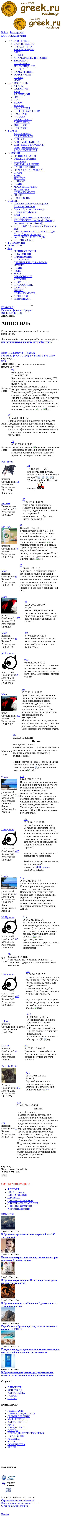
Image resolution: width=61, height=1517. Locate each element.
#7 (21, 565)
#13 (22, 776)
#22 (19, 1102)
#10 (26, 659)
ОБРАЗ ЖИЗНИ (16, 1436)
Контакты (20, 35)
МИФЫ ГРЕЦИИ (17, 1419)
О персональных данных (14, 1506)
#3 (12, 441)
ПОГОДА (13, 1430)
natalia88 (5, 503)
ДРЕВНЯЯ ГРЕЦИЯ (19, 1416)
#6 (21, 525)
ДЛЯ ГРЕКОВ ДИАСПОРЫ (23, 1203)
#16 (25, 917)
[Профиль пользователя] (9, 476)
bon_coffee (7, 527)
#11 (23, 689)
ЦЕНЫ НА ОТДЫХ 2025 (21, 1413)
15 (16, 548)
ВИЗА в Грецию (16, 1192)
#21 (28, 1072)
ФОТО (11, 1441)
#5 (24, 499)
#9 (26, 633)
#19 (29, 1014)
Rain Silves (7, 461)
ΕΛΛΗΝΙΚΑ (8, 35)
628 (17, 675)
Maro (4, 596)
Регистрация (16, 32)
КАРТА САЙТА (16, 1393)
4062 (17, 1088)
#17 (9, 954)
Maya (4, 571)
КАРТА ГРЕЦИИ (17, 1422)
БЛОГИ (12, 1447)
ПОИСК (12, 1395)
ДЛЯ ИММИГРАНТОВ (20, 1200)
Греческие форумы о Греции (16, 355)
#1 (12, 369)
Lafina (4, 1021)
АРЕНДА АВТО (16, 1427)
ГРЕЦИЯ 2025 (15, 1410)
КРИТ (11, 1424)
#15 (22, 878)
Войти (4, 32)
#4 (28, 466)
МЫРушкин (7, 653)
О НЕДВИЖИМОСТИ (20, 1206)
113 (17, 481)
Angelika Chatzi (9, 1066)
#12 (14, 735)
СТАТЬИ (12, 1398)
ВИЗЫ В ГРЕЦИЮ (44, 355)
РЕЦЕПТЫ (14, 1438)
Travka (4, 777)
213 (17, 795)
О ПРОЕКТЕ (15, 1387)
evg (3, 1123)
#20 (26, 1045)
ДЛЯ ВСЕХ (14, 1197)
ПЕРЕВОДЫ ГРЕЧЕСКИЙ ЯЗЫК (26, 1433)
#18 (28, 971)
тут (47, 1089)
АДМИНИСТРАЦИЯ (19, 1209)
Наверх (5, 1514)
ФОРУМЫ (13, 1189)
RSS (3, 361)
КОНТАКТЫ (15, 1390)
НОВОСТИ (7, 1214)
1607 (17, 618)
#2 (9, 415)
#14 (26, 819)
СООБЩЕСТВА (16, 1444)
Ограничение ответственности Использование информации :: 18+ (19, 1501)
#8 (26, 602)
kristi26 (5, 1045)
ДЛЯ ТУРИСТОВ (17, 1195)
